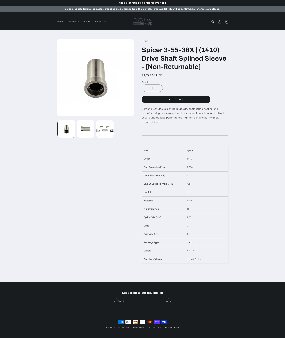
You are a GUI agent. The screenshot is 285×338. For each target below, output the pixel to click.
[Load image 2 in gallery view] (85, 129)
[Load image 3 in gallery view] (105, 129)
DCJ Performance (122, 327)
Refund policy (139, 327)
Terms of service (171, 327)
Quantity (146, 82)
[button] (213, 22)
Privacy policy (155, 327)
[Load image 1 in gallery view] (66, 129)
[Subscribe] (167, 301)
